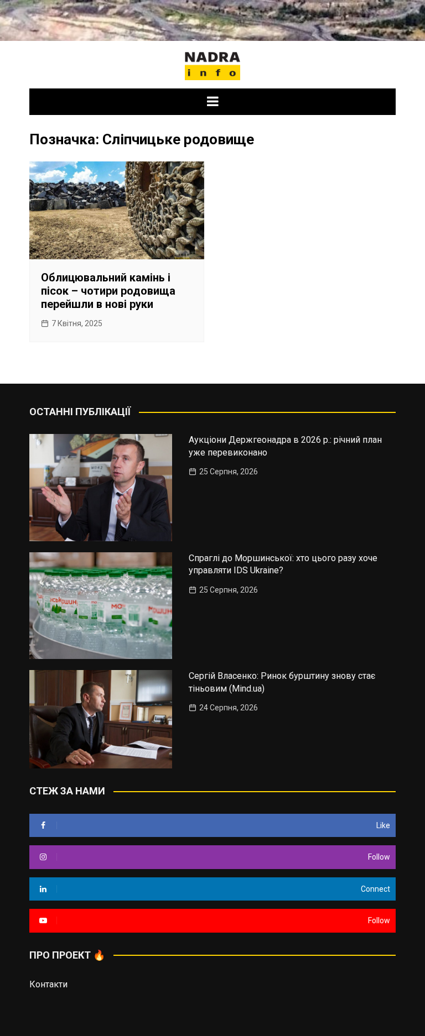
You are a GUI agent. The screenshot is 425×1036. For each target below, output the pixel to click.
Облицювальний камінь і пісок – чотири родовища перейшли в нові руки (108, 291)
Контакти (48, 984)
